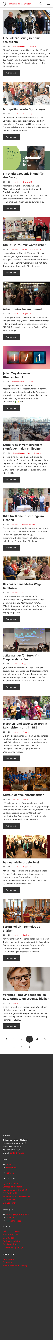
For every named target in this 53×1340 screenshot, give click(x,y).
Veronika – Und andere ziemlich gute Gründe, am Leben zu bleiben (26, 996)
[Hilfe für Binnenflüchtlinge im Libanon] (26, 500)
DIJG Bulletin (9, 1237)
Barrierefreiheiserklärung (15, 1265)
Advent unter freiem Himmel (22, 309)
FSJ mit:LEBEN (27, 249)
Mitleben (10, 1217)
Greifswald (27, 182)
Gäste (24, 592)
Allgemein (31, 46)
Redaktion (16, 114)
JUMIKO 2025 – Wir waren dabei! (24, 245)
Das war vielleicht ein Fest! (21, 862)
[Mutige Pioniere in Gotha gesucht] (26, 93)
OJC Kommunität (10, 1183)
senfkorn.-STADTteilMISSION (16, 1196)
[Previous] (6, 1039)
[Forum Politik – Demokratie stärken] (26, 911)
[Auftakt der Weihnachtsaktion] (26, 779)
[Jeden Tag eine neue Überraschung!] (26, 357)
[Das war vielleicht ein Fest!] (26, 846)
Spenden (10, 1172)
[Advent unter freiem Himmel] (26, 293)
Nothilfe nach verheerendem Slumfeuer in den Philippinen (22, 446)
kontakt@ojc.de (17, 1153)
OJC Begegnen (9, 1202)
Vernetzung (11, 1167)
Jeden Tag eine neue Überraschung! (16, 375)
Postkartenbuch (10, 1244)
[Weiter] (29, 1046)
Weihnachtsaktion (34, 453)
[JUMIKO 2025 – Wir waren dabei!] (26, 229)
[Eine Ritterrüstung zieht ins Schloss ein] (26, 22)
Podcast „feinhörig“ (12, 1241)
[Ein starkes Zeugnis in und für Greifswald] (26, 158)
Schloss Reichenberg (12, 1186)
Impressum (8, 1259)
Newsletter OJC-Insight (13, 1247)
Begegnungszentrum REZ (15, 1190)
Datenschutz (9, 1262)
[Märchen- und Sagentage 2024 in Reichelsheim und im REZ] (26, 708)
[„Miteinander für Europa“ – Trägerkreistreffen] (26, 640)
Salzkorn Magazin (11, 1231)
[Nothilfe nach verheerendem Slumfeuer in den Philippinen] (26, 429)
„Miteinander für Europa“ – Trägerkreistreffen (21, 657)
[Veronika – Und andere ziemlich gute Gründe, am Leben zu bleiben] (26, 979)
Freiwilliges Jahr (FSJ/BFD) (17, 1214)
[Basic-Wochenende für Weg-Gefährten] (26, 568)
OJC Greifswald (10, 1193)
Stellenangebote (29, 114)
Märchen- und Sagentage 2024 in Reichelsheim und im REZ (25, 725)
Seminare (27, 935)
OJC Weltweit (9, 1199)
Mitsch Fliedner (18, 46)
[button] (40, 3)
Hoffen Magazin (10, 1234)
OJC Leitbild (11, 1164)
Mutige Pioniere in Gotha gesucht (26, 109)
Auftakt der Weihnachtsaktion (23, 795)
